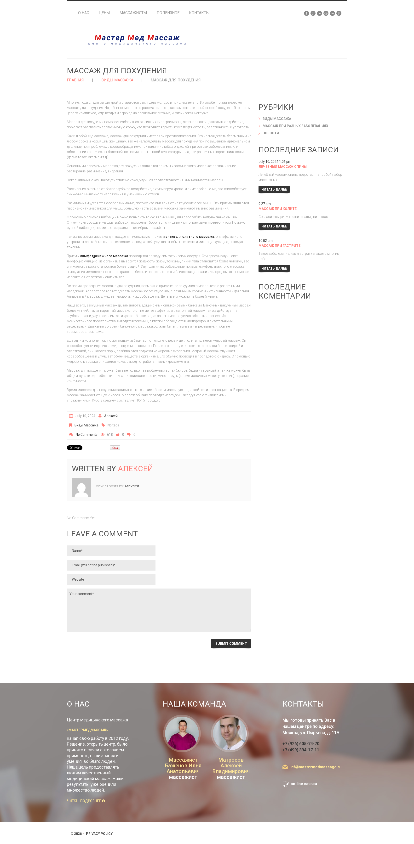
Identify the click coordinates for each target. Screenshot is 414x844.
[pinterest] (338, 13)
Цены (104, 13)
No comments (87, 434)
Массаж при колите (278, 209)
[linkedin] (332, 13)
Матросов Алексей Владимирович (231, 765)
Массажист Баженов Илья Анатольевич (183, 765)
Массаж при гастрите (279, 246)
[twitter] (319, 13)
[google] (313, 13)
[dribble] (325, 13)
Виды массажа (117, 80)
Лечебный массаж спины (283, 167)
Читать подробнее (84, 801)
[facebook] (306, 13)
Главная (75, 80)
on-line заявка (304, 784)
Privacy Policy (99, 834)
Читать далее (274, 189)
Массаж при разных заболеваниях (295, 126)
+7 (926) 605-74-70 (300, 743)
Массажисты (133, 13)
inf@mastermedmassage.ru (315, 767)
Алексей (111, 416)
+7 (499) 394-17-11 (300, 749)
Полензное (168, 13)
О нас (83, 13)
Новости (271, 133)
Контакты (199, 13)
